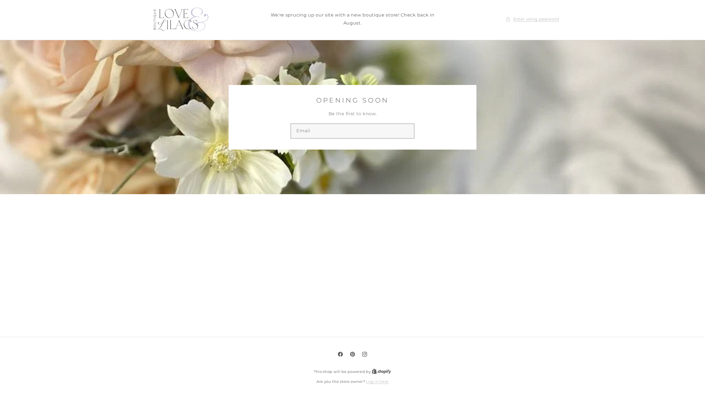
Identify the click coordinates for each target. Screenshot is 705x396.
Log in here (377, 381)
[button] (532, 19)
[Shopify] (381, 371)
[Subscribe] (408, 130)
